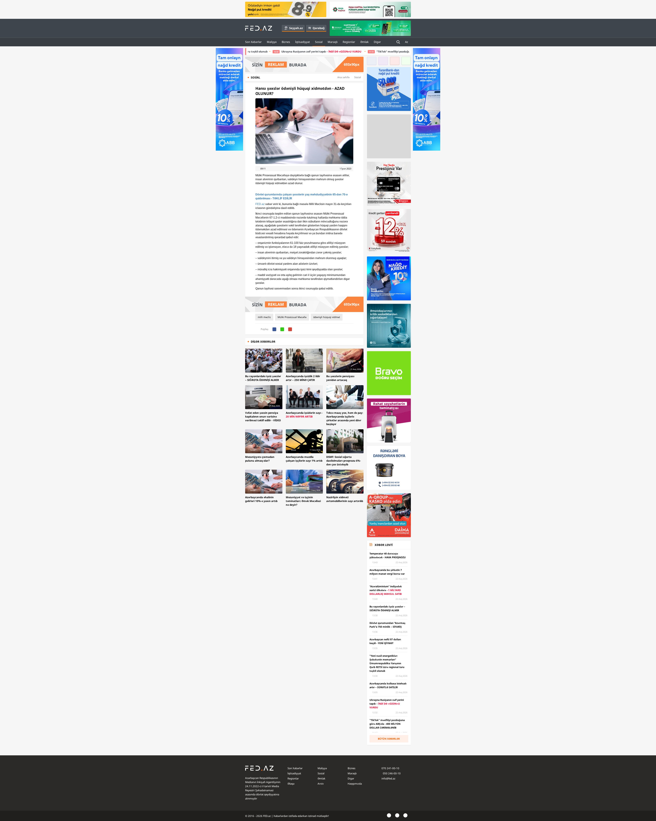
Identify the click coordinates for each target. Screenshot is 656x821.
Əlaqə (291, 783)
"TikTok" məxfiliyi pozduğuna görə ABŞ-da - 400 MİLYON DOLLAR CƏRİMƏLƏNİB (350, 51)
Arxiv (321, 783)
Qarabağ (319, 28)
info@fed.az (388, 778)
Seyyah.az (296, 28)
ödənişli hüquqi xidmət (326, 317)
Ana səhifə (343, 77)
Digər (377, 42)
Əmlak (364, 42)
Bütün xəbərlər (389, 738)
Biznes (286, 42)
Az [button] (407, 42)
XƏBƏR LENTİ (384, 545)
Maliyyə (272, 42)
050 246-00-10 (391, 773)
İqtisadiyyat (302, 42)
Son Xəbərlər (253, 42)
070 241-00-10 (390, 768)
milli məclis (264, 317)
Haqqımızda (355, 783)
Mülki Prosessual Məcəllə (292, 317)
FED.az (260, 204)
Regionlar (349, 42)
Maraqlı (333, 42)
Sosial (319, 42)
